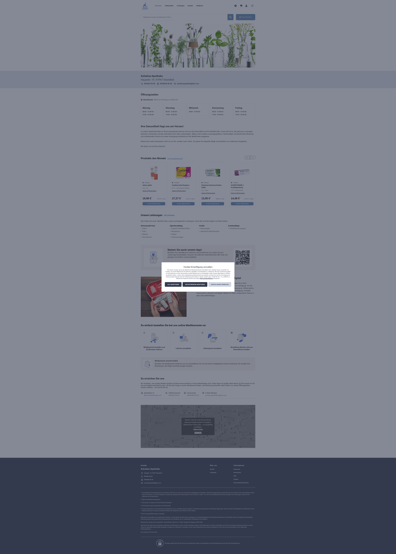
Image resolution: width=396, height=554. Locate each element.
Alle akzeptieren (173, 284)
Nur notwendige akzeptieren (195, 284)
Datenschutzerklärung (206, 278)
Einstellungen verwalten (220, 284)
